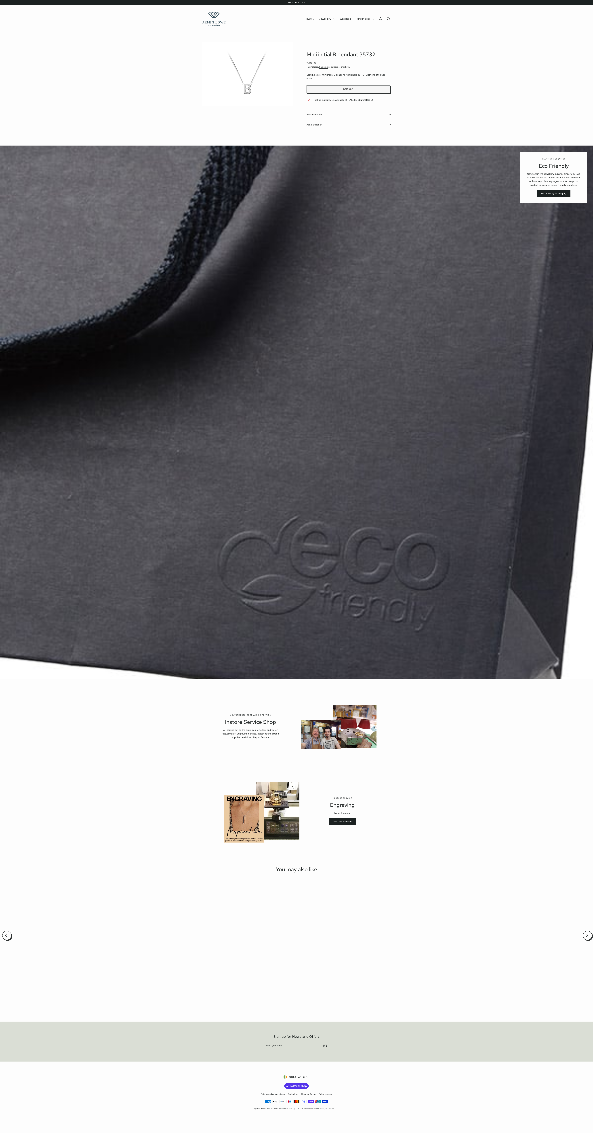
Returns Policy (314, 114)
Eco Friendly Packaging (553, 193)
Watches (345, 19)
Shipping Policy (308, 1094)
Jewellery (325, 19)
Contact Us (293, 1094)
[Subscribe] (324, 1046)
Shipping (323, 66)
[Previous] (6, 935)
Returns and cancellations (273, 1094)
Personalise (363, 19)
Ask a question (314, 124)
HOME (310, 19)
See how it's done (342, 821)
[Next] (587, 935)
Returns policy (325, 1094)
